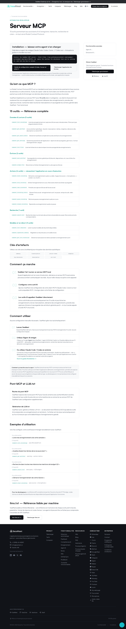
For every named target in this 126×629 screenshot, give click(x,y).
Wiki (81, 6)
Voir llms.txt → (16, 517)
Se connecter (114, 6)
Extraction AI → (90, 52)
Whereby (94, 578)
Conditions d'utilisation (108, 550)
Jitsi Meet (94, 575)
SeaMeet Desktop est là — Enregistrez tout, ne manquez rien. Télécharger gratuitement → (63, 1)
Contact (107, 537)
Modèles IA (64, 559)
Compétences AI (66, 542)
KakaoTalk (95, 569)
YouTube (94, 581)
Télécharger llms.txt (33, 517)
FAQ (76, 540)
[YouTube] (14, 555)
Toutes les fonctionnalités (65, 563)
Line (93, 537)
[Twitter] (17, 555)
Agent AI (63, 548)
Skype (94, 566)
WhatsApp (95, 534)
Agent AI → (89, 49)
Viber (93, 572)
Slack (93, 555)
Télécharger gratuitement (100, 71)
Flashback (64, 539)
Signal (93, 561)
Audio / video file (96, 600)
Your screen (95, 593)
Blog (75, 6)
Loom (93, 587)
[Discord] (21, 555)
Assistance (78, 543)
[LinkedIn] (11, 555)
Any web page (96, 590)
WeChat (94, 549)
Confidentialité (101, 625)
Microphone (95, 596)
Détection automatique (65, 535)
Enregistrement (65, 545)
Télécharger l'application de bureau (63, 68)
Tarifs (50, 6)
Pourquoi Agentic (80, 546)
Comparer (58, 6)
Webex (94, 564)
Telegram (94, 558)
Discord (94, 546)
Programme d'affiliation (108, 541)
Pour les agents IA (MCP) (80, 554)
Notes (63, 551)
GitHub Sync (65, 557)
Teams (94, 543)
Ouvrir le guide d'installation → (26, 358)
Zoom (94, 540)
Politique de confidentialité (109, 546)
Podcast (94, 584)
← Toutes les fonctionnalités (18, 16)
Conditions (113, 625)
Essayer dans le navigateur (100, 6)
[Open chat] (122, 625)
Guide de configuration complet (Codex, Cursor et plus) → (30, 68)
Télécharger (67, 6)
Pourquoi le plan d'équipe (80, 550)
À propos (107, 534)
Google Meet (96, 552)
